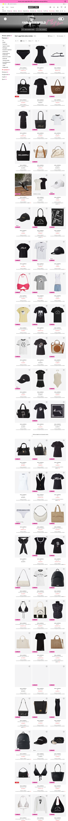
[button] (51, 36)
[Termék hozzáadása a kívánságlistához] (29, 46)
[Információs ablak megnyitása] (65, 1)
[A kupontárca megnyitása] (50, 7)
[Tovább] (62, 11)
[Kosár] (65, 7)
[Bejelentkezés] (54, 7)
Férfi (7, 7)
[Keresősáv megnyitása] (64, 11)
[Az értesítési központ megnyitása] (58, 7)
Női (3, 7)
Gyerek (12, 7)
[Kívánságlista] (61, 7)
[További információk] (23, 74)
